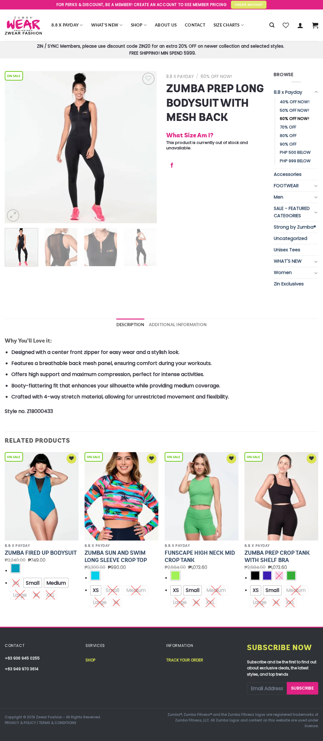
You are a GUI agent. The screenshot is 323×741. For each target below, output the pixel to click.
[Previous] (15, 147)
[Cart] (315, 25)
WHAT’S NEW (105, 25)
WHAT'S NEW (288, 261)
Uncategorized (290, 238)
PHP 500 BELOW (295, 152)
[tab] (130, 325)
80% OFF (288, 136)
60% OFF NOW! (216, 77)
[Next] (145, 147)
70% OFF (288, 127)
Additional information (178, 325)
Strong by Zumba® (295, 227)
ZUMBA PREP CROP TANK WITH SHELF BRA (277, 556)
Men (278, 197)
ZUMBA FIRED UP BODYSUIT (41, 552)
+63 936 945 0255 (22, 658)
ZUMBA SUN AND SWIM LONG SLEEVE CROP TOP (116, 556)
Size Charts (227, 25)
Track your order (184, 660)
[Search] (271, 25)
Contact (195, 25)
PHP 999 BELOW (295, 161)
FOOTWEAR (286, 185)
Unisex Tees (287, 250)
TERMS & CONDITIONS (57, 722)
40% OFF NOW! (294, 102)
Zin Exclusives (289, 284)
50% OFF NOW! (294, 110)
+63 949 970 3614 (21, 669)
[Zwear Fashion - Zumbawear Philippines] (23, 25)
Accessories (288, 174)
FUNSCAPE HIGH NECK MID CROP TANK (200, 556)
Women (283, 272)
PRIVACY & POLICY (20, 722)
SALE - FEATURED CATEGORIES (292, 212)
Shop (137, 25)
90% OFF (288, 144)
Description (130, 325)
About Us (166, 25)
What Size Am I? (189, 135)
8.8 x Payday (65, 25)
